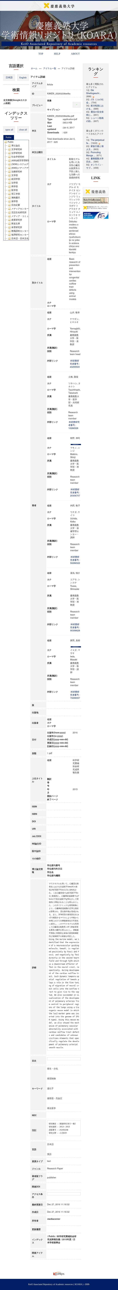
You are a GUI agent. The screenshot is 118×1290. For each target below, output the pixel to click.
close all (23, 129)
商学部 (14, 186)
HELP (57, 53)
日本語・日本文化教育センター (26, 238)
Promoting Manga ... (93, 154)
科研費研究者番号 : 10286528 (74, 425)
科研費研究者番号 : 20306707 (75, 492)
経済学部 (15, 179)
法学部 (14, 182)
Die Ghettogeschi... (93, 91)
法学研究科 (16, 153)
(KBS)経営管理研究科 (21, 160)
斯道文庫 (15, 223)
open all (9, 129)
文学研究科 (16, 149)
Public (9, 137)
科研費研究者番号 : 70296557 (75, 694)
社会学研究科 (17, 156)
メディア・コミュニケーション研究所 (29, 216)
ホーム (34, 68)
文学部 (14, 175)
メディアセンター (20, 208)
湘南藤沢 (15, 197)
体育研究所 (16, 227)
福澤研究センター (20, 234)
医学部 (14, 190)
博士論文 (15, 145)
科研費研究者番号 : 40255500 (75, 363)
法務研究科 (16, 171)
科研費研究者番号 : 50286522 (75, 559)
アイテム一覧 (49, 68)
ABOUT (75, 53)
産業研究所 (16, 220)
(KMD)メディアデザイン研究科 (26, 168)
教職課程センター (20, 231)
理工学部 (15, 194)
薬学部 (14, 201)
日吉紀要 (15, 205)
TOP (40, 53)
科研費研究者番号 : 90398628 (75, 627)
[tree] (16, 190)
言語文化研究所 (18, 212)
